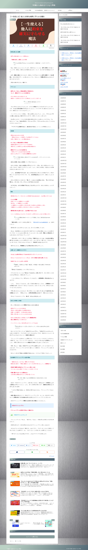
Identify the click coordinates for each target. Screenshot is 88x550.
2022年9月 (63, 245)
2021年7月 (63, 288)
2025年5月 (63, 144)
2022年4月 (63, 260)
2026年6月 (63, 104)
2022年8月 (63, 248)
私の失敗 (62, 346)
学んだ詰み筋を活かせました (67, 24)
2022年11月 (63, 238)
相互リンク (63, 343)
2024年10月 (63, 166)
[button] (80, 15)
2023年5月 (63, 220)
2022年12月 (63, 235)
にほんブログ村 (64, 82)
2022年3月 (63, 263)
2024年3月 (63, 188)
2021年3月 (63, 301)
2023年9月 (63, 207)
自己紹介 (62, 352)
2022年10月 (63, 241)
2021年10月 (63, 279)
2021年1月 (63, 307)
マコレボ (67, 54)
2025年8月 (63, 135)
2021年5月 (63, 295)
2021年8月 (63, 285)
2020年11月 (63, 313)
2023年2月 (63, 229)
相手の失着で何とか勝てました (68, 32)
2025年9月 (63, 132)
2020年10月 (63, 316)
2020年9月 (63, 320)
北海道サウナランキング (66, 339)
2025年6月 (63, 141)
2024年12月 (63, 160)
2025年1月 (63, 157)
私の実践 (62, 349)
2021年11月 (63, 276)
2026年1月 (63, 119)
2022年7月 (63, 251)
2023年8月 (63, 210)
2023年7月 (63, 213)
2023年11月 (63, 201)
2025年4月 (63, 148)
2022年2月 (63, 266)
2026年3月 (63, 113)
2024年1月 (63, 194)
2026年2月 (63, 116)
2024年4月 (63, 185)
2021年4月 (63, 298)
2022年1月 (63, 270)
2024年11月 (63, 163)
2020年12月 (63, 310)
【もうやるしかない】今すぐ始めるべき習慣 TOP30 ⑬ (70, 41)
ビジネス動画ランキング (65, 78)
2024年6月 (63, 179)
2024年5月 (63, 182)
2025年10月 (63, 129)
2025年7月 (63, 138)
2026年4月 (63, 110)
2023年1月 (63, 232)
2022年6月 (63, 254)
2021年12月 (63, 273)
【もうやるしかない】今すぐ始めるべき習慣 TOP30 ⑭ (70, 36)
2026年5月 (63, 107)
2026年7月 (63, 101)
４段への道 (63, 330)
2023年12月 (63, 198)
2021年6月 (63, 291)
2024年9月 (63, 169)
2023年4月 (63, 223)
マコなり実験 (13, 439)
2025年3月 (63, 151)
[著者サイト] (17, 452)
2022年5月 (63, 257)
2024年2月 (63, 191)
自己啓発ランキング (64, 73)
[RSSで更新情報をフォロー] (47, 452)
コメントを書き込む (32, 536)
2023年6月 (63, 216)
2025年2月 (63, 154)
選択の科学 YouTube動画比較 (40, 222)
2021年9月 (63, 282)
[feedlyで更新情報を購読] (32, 452)
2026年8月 (63, 98)
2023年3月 (63, 226)
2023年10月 (63, 204)
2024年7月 (63, 176)
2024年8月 (63, 173)
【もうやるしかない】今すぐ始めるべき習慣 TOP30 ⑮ (70, 28)
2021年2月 (63, 304)
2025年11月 (63, 126)
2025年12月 (63, 123)
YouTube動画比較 (64, 333)
